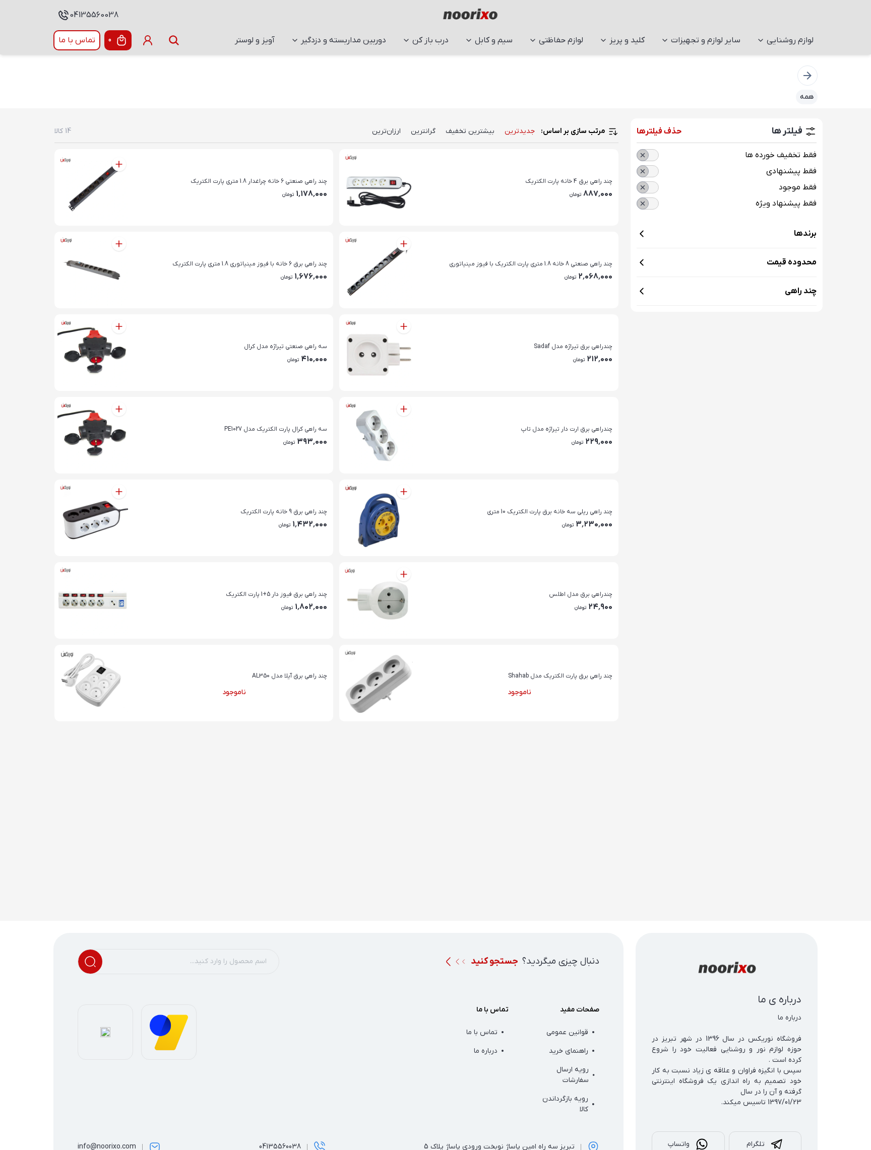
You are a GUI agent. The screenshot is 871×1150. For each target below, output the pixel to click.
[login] (148, 40)
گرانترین (423, 131)
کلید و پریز (627, 40)
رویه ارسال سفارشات (572, 1075)
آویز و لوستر (255, 40)
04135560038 (94, 15)
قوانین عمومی (567, 1032)
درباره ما (485, 1051)
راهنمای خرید (568, 1051)
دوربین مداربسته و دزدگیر (343, 40)
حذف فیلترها (659, 131)
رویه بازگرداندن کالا (565, 1104)
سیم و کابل (494, 40)
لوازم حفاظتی (561, 40)
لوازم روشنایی (790, 40)
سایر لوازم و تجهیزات (705, 40)
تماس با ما (76, 40)
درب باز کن (430, 40)
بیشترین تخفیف (470, 131)
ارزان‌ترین (386, 131)
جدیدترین (520, 131)
